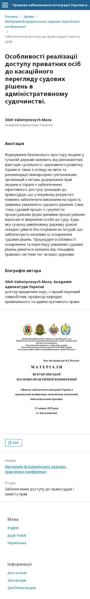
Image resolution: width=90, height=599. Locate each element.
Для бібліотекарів (22, 588)
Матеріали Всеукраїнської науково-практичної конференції (42, 24)
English (13, 527)
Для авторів (17, 580)
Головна (11, 16)
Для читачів (17, 573)
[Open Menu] (5, 5)
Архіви (29, 16)
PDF (15, 443)
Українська (17, 542)
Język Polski (17, 535)
